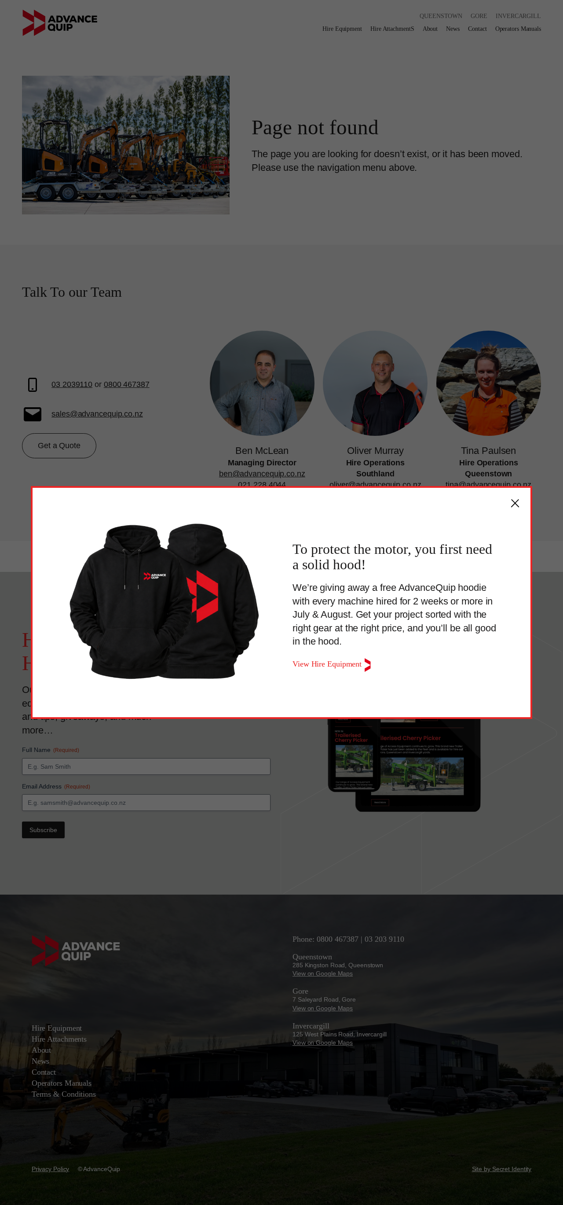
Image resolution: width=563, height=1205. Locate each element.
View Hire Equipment (328, 664)
